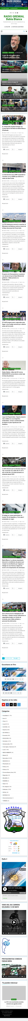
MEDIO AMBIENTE (7, 752)
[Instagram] (11, 704)
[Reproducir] (3, 933)
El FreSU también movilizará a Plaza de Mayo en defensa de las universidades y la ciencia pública (13, 110)
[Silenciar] (22, 933)
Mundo (4, 755)
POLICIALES (5, 763)
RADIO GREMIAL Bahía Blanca (14, 18)
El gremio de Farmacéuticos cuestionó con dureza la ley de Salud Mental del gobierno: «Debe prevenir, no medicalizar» (13, 8)
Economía (5, 735)
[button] (14, 922)
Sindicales (18, 171)
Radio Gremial (11, 1006)
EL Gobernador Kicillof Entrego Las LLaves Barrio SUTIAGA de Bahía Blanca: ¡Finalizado (14, 128)
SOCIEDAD (5, 795)
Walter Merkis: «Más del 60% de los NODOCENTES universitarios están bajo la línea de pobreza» (13, 374)
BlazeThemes (7, 1015)
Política (4, 769)
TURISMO (5, 800)
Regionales (5, 775)
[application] (14, 922)
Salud (4, 783)
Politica (21, 121)
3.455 (16, 658)
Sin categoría (6, 786)
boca (4, 718)
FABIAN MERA (6, 132)
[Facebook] (7, 704)
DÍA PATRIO (5, 732)
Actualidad (5, 52)
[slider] (13, 933)
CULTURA (5, 727)
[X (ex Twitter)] (15, 704)
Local (10, 121)
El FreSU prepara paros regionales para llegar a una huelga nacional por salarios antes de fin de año (14, 324)
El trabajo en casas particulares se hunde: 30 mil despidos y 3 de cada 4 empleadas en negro (13, 517)
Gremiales (5, 741)
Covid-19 (5, 724)
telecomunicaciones (7, 798)
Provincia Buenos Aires (8, 123)
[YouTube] (3, 704)
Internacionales (6, 744)
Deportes (5, 729)
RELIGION (5, 778)
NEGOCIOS (5, 761)
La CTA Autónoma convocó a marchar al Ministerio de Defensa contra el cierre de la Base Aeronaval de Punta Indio (14, 226)
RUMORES (5, 781)
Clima (4, 721)
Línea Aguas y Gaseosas (8, 746)
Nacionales (11, 52)
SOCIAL (4, 792)
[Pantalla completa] (24, 933)
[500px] (19, 704)
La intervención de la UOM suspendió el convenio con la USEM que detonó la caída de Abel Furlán (13, 176)
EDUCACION (5, 738)
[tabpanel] (14, 996)
